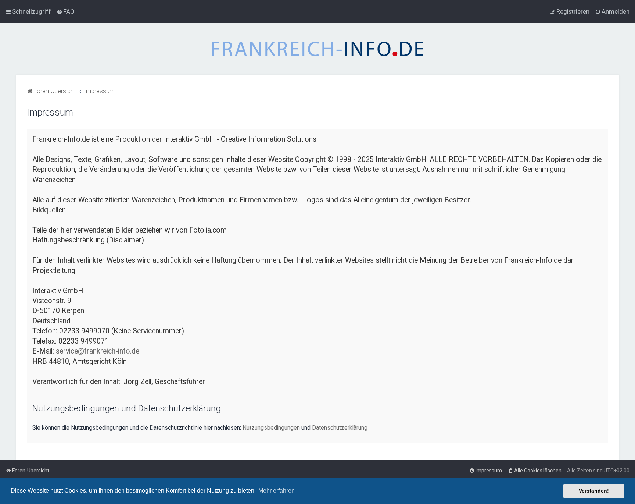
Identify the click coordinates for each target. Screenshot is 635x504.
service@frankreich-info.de (97, 351)
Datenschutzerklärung (339, 427)
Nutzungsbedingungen (271, 427)
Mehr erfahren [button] (276, 490)
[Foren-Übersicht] (317, 49)
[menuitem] (66, 11)
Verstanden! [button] (594, 491)
